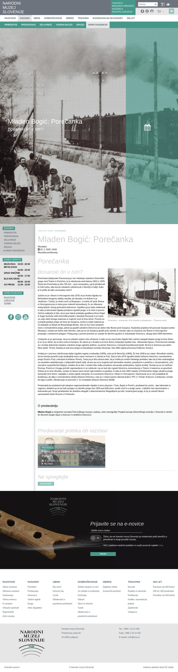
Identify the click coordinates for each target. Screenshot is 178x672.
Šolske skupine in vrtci (88, 587)
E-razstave (8, 604)
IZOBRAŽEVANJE (87, 582)
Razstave (10, 18)
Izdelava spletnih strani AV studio (158, 667)
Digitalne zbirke (110, 587)
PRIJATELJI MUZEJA (122, 12)
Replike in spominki (137, 591)
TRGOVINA (134, 582)
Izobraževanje (53, 18)
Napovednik (8, 612)
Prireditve (32, 587)
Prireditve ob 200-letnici (164, 595)
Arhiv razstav (9, 616)
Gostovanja (8, 595)
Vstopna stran (42, 230)
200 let (131, 18)
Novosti (131, 587)
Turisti (80, 608)
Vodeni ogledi (34, 599)
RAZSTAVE (9, 297)
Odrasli (81, 599)
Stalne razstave (10, 587)
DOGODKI (33, 582)
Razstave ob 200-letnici (164, 587)
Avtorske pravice (12, 667)
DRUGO (80, 25)
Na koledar (45, 484)
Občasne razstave (11, 591)
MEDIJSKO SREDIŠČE (123, 6)
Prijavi (103, 554)
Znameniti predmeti (112, 591)
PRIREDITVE (11, 25)
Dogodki (25, 18)
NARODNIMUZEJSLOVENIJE (13, 7)
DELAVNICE (46, 25)
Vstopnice (132, 612)
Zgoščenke (133, 608)
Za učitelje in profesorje (88, 591)
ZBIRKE (107, 582)
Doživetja (82, 595)
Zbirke (70, 18)
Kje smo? (57, 587)
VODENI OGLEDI (64, 25)
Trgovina (83, 18)
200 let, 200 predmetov (163, 591)
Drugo (30, 604)
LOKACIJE (9, 300)
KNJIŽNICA (117, 9)
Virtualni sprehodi (11, 608)
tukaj (161, 545)
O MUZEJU (117, 3)
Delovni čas (58, 591)
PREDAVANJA (28, 25)
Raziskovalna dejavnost (108, 18)
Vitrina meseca (9, 599)
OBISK (56, 582)
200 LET (157, 582)
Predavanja (33, 591)
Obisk (37, 18)
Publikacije (133, 595)
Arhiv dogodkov (98, 25)
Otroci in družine (85, 604)
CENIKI (7, 303)
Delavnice (32, 595)
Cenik (55, 595)
